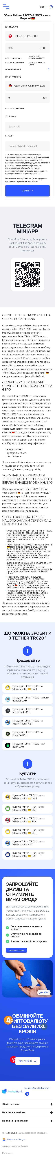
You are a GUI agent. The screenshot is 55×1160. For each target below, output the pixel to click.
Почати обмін (28, 1061)
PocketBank (12, 1133)
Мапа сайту (7, 1153)
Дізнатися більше (16, 950)
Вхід (51, 6)
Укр (42, 6)
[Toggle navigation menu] (6, 7)
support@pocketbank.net (37, 1088)
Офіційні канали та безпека (15, 1146)
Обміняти (27, 190)
